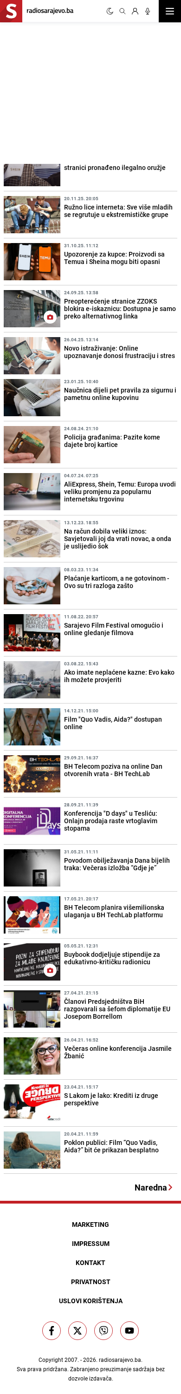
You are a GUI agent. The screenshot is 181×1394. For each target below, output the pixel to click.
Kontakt (90, 1262)
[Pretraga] (122, 11)
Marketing (90, 1224)
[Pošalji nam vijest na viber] (103, 1330)
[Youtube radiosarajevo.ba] (129, 1330)
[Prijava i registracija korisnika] (135, 11)
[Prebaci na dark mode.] (110, 11)
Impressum (91, 1243)
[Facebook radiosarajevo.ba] (51, 1330)
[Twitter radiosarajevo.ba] (77, 1330)
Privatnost (90, 1281)
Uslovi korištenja (91, 1300)
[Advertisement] (69, 92)
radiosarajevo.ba (120, 1359)
